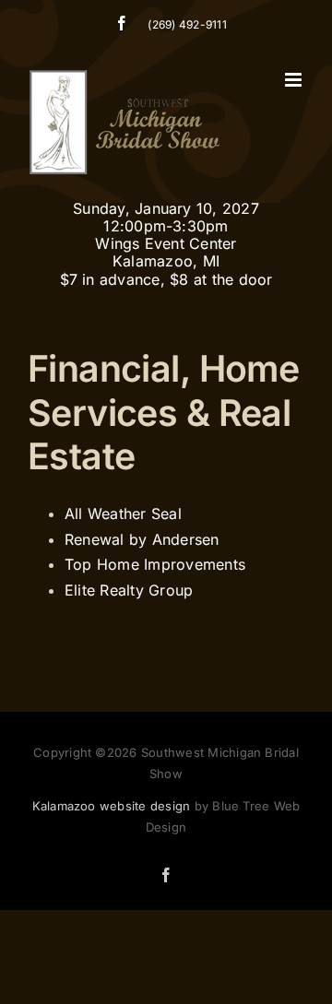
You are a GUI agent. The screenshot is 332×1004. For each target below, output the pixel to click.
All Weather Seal (123, 513)
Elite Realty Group (129, 590)
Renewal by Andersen (142, 539)
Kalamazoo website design (111, 805)
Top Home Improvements (155, 564)
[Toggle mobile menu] (294, 79)
